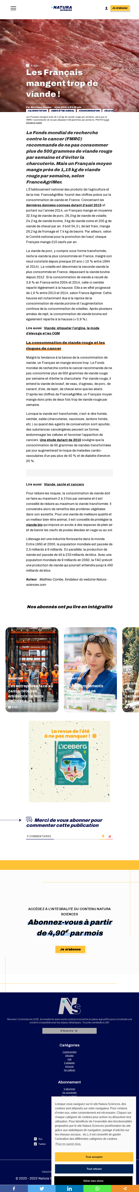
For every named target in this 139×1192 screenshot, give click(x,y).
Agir (70, 1059)
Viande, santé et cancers (64, 484)
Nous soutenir (69, 1096)
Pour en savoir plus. (68, 1143)
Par (39, 107)
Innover (69, 1066)
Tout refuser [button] (94, 1168)
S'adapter (15, 678)
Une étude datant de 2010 (60, 440)
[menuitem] (47, 1172)
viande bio (34, 525)
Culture (131, 683)
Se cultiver (69, 1070)
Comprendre (70, 1051)
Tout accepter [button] (94, 1156)
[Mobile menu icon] (12, 8)
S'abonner (69, 1088)
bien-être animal (63, 111)
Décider (69, 1055)
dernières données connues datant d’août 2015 (64, 205)
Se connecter (69, 1092)
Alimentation (38, 111)
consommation (90, 111)
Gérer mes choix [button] (93, 1180)
